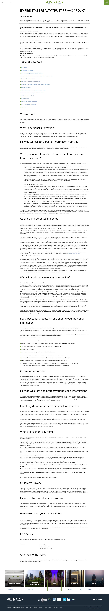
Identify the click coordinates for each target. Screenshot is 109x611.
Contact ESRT (35, 607)
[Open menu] (106, 2)
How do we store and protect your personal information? (33, 90)
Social (61, 607)
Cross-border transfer (26, 87)
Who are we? (24, 67)
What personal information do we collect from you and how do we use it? (37, 76)
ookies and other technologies (28, 79)
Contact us (23, 107)
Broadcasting (9, 607)
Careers (22, 607)
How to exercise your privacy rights (28, 104)
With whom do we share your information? (30, 81)
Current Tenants (55, 607)
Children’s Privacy (25, 98)
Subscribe (40, 607)
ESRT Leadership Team (16, 607)
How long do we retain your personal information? (32, 93)
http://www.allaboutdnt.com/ (74, 253)
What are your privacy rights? (27, 96)
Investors (49, 607)
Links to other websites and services (29, 101)
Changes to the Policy (26, 110)
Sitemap (45, 607)
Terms (31, 607)
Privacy (27, 607)
